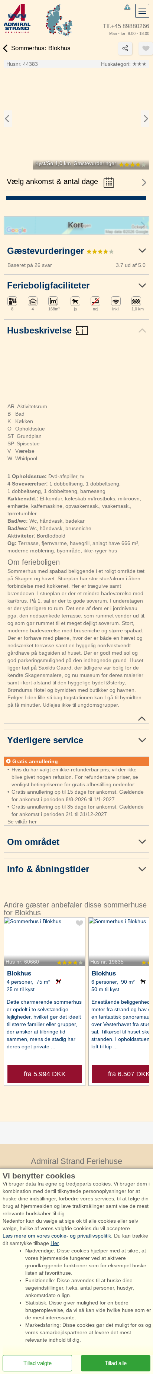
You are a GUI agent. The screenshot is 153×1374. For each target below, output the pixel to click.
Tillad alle (116, 1363)
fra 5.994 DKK (45, 1074)
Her (55, 1243)
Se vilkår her (22, 822)
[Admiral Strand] (17, 18)
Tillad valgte (37, 1363)
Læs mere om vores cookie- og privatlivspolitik (57, 1236)
